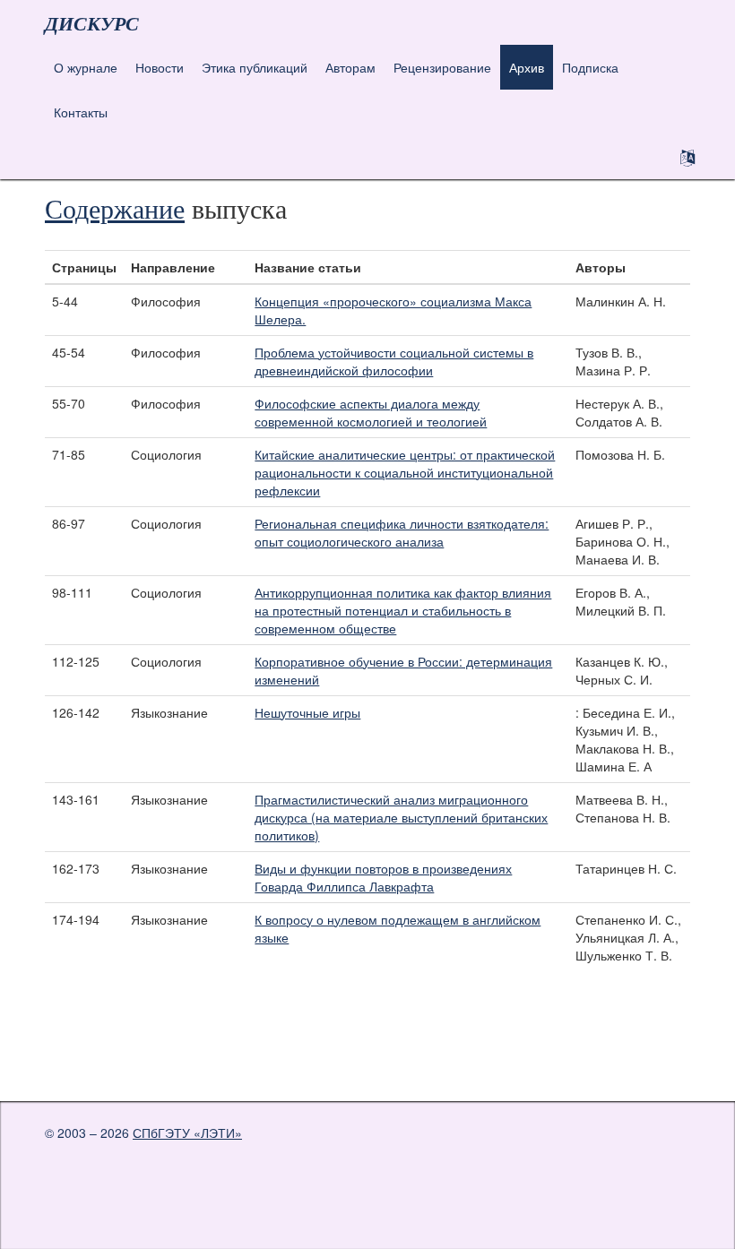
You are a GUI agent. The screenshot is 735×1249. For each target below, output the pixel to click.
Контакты (81, 112)
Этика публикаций (254, 67)
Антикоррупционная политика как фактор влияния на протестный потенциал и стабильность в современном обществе (403, 610)
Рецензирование (442, 67)
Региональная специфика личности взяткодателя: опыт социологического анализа (402, 532)
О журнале (85, 67)
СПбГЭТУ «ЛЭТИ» (187, 1132)
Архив (526, 67)
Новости (159, 67)
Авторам (350, 67)
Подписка (590, 67)
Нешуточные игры (307, 712)
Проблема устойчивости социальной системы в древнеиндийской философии (394, 361)
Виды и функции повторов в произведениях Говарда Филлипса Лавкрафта (383, 877)
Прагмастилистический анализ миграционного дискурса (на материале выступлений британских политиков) (401, 817)
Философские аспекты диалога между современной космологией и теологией (371, 412)
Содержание (115, 208)
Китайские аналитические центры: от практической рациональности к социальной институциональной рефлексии (405, 472)
